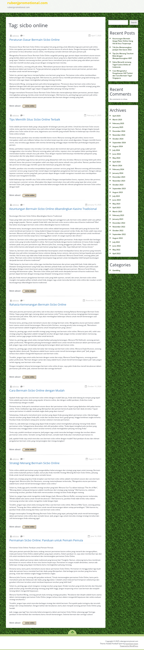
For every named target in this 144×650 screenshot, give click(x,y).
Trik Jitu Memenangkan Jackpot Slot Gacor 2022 (122, 48)
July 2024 (116, 150)
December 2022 (118, 223)
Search (111, 18)
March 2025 (117, 119)
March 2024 (117, 165)
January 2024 (117, 173)
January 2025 (117, 127)
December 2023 (118, 177)
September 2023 (119, 188)
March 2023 (117, 211)
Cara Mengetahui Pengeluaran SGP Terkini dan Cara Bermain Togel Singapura (122, 74)
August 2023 (117, 192)
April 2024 (116, 162)
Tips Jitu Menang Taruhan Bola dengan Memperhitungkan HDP (123, 55)
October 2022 (117, 230)
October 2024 (117, 139)
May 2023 (116, 204)
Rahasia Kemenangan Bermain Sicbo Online (37, 304)
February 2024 (118, 169)
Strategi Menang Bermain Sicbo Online (34, 463)
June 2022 (116, 246)
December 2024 (118, 131)
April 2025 (116, 116)
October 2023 (117, 184)
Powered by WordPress (129, 646)
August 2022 (117, 238)
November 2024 (118, 135)
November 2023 (118, 181)
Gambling (116, 270)
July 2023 (116, 196)
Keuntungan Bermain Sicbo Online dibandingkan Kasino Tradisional (53, 209)
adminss (15, 35)
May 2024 (116, 158)
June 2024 (116, 154)
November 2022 (118, 226)
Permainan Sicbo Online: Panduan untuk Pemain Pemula (46, 540)
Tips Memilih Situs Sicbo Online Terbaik (34, 119)
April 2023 (116, 207)
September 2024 (119, 142)
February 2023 (118, 215)
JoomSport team (131, 643)
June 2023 (116, 200)
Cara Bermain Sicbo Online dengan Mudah (37, 390)
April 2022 (116, 253)
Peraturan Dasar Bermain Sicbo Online (34, 40)
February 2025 (118, 123)
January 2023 (117, 219)
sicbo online (30, 106)
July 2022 (116, 242)
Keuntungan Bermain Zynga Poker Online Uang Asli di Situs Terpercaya (122, 41)
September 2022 (119, 234)
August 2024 (117, 146)
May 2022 (116, 249)
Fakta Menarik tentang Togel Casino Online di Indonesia (121, 64)
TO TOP (72, 631)
